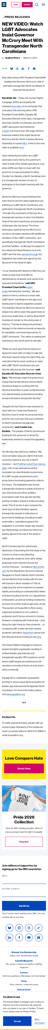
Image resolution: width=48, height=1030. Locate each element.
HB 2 (24, 143)
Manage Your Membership (24, 952)
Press (24, 981)
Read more (28, 632)
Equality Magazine (24, 960)
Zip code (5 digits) (15, 889)
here (21, 147)
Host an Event (23, 989)
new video (17, 106)
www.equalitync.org (15, 694)
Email (10, 876)
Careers (24, 972)
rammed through (29, 254)
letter (6, 130)
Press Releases (17, 17)
